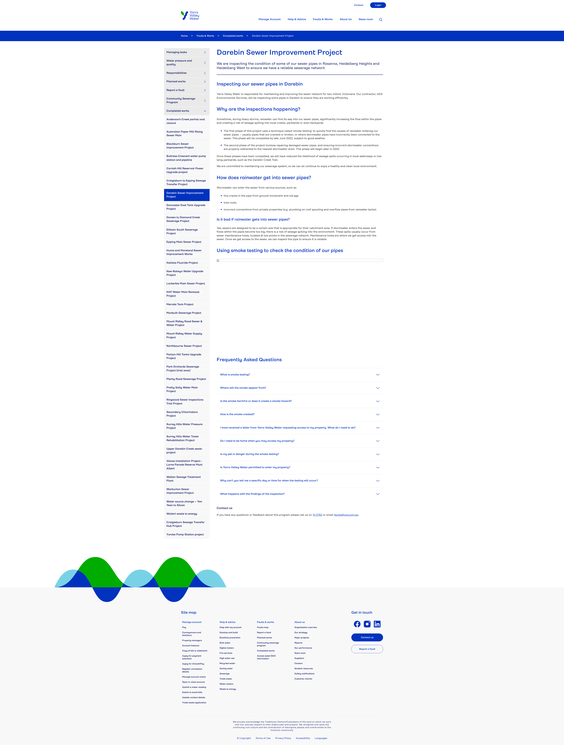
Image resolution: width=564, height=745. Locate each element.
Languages (321, 738)
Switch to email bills (192, 692)
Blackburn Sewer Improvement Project (180, 146)
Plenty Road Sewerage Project (186, 379)
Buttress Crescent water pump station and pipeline (186, 158)
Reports (298, 643)
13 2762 (317, 515)
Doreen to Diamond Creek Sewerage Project (183, 219)
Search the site (381, 19)
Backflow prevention (230, 638)
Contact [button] (359, 5)
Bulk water (225, 643)
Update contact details (193, 697)
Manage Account (269, 19)
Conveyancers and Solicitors (191, 634)
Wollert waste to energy (181, 513)
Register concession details (192, 670)
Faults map (262, 627)
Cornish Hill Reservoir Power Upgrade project (185, 170)
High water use (227, 658)
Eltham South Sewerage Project (182, 231)
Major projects (301, 638)
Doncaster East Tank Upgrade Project (186, 207)
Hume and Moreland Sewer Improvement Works (184, 252)
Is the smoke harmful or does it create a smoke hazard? (256, 401)
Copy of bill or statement (194, 651)
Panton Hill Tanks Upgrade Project (184, 356)
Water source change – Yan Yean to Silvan (184, 503)
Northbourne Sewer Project (184, 346)
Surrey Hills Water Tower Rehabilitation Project (182, 438)
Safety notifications (304, 674)
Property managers (192, 640)
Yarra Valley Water (190, 15)
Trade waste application (194, 703)
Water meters (226, 684)
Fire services (226, 653)
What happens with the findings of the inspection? (252, 494)
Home (184, 36)
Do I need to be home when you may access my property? (257, 441)
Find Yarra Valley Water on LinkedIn (377, 624)
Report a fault (175, 90)
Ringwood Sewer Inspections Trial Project (185, 401)
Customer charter (303, 679)
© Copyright (244, 738)
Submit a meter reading (194, 687)
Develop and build (229, 632)
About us (299, 622)
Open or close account (193, 682)
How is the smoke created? (237, 414)
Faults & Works (323, 19)
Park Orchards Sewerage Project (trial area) (183, 368)
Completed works (233, 36)
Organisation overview (305, 627)
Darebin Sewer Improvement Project (185, 195)
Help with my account (230, 627)
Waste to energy (228, 689)
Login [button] (378, 5)
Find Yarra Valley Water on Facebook (357, 624)
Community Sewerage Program (181, 100)
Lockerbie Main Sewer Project (185, 283)
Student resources (303, 668)
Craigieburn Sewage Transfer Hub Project (185, 524)
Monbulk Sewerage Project (183, 313)
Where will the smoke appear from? (243, 387)
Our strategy (300, 632)
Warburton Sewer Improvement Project (180, 491)
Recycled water (227, 663)
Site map (188, 613)
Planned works (176, 81)
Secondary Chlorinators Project (182, 414)
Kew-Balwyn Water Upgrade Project (185, 273)
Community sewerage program (268, 644)
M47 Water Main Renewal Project (183, 294)
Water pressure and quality (179, 62)
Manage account (192, 622)
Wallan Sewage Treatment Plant (183, 479)
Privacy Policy (283, 738)
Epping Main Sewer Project (183, 242)
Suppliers (299, 658)
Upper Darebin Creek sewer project (184, 450)
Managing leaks (176, 52)
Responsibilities (176, 73)
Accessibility (303, 738)
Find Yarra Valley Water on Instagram (367, 624)
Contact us (367, 637)
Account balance (190, 645)
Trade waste (226, 679)
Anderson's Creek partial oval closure (185, 121)
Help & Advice (297, 19)
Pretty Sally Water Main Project (182, 389)
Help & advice (227, 622)
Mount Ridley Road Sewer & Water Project (184, 323)
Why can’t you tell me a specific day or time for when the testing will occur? (269, 480)
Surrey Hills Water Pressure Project (184, 426)
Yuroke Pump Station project (185, 534)
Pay (184, 627)
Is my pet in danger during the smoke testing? (249, 454)
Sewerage (225, 674)
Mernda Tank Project (179, 304)
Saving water (226, 668)
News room (366, 19)
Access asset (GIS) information (266, 657)
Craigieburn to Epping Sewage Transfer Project (186, 182)
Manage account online (194, 677)
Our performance (303, 648)
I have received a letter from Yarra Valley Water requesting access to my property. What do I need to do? (288, 427)
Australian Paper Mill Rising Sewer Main (184, 133)
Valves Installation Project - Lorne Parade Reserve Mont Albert (184, 465)
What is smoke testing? (235, 374)
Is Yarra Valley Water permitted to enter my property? (255, 467)
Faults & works (265, 622)
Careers (298, 663)
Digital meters (227, 648)
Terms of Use (263, 738)
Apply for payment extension (191, 657)
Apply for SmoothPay (193, 664)
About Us (346, 19)
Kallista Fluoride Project (182, 262)
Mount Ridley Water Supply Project (184, 335)
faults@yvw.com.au (346, 515)
